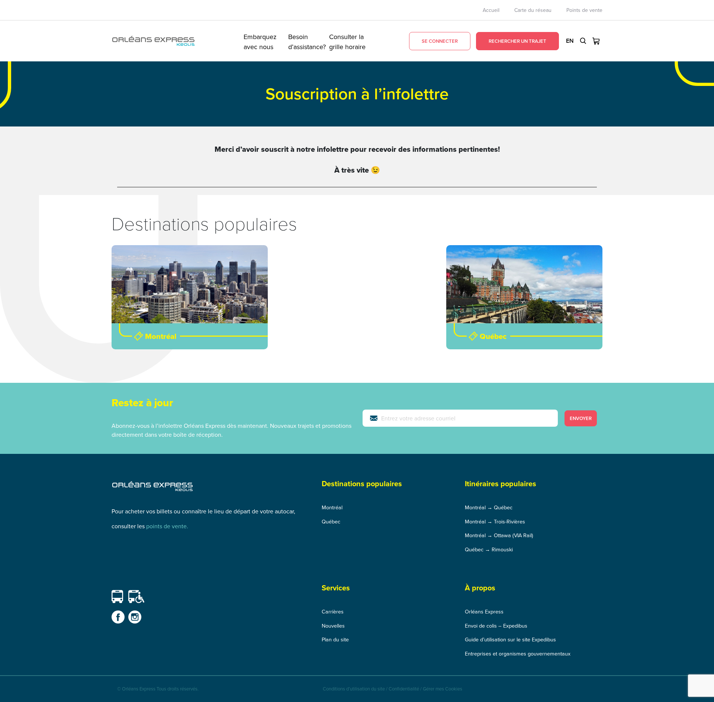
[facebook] (118, 617)
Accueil (491, 10)
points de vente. (167, 526)
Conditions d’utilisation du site (354, 688)
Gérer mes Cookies (442, 688)
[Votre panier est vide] (595, 41)
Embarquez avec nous (260, 41)
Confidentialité (404, 688)
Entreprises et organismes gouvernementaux (517, 653)
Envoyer (581, 418)
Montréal (332, 507)
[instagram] (134, 617)
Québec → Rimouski (489, 549)
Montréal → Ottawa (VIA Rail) (499, 535)
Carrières (333, 611)
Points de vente (584, 10)
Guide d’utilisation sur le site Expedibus (510, 639)
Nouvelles (333, 625)
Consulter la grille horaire (347, 41)
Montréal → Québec (488, 507)
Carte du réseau (532, 10)
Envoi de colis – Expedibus (496, 625)
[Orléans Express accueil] (153, 41)
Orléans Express (484, 611)
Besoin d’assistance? (307, 41)
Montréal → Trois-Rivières (495, 521)
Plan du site (335, 639)
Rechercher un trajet (517, 41)
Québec (331, 521)
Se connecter (440, 41)
